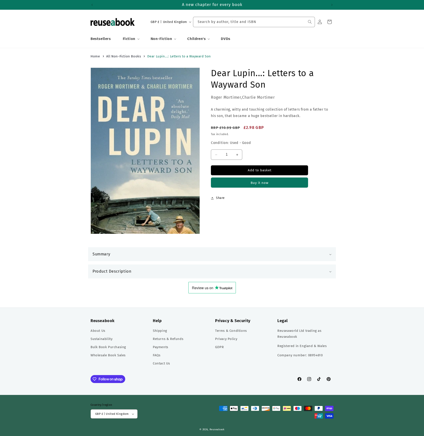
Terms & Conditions (231, 331)
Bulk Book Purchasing (108, 347)
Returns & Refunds (168, 339)
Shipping (160, 331)
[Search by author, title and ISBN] (310, 22)
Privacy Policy (226, 339)
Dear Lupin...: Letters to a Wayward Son (179, 56)
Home (95, 56)
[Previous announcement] (92, 5)
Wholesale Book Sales (108, 355)
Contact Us (161, 363)
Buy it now (260, 183)
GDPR (219, 347)
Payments (160, 347)
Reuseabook (217, 429)
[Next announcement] (332, 5)
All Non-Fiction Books (123, 56)
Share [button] (220, 198)
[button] (130, 39)
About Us (98, 331)
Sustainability (101, 339)
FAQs (156, 355)
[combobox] (254, 22)
